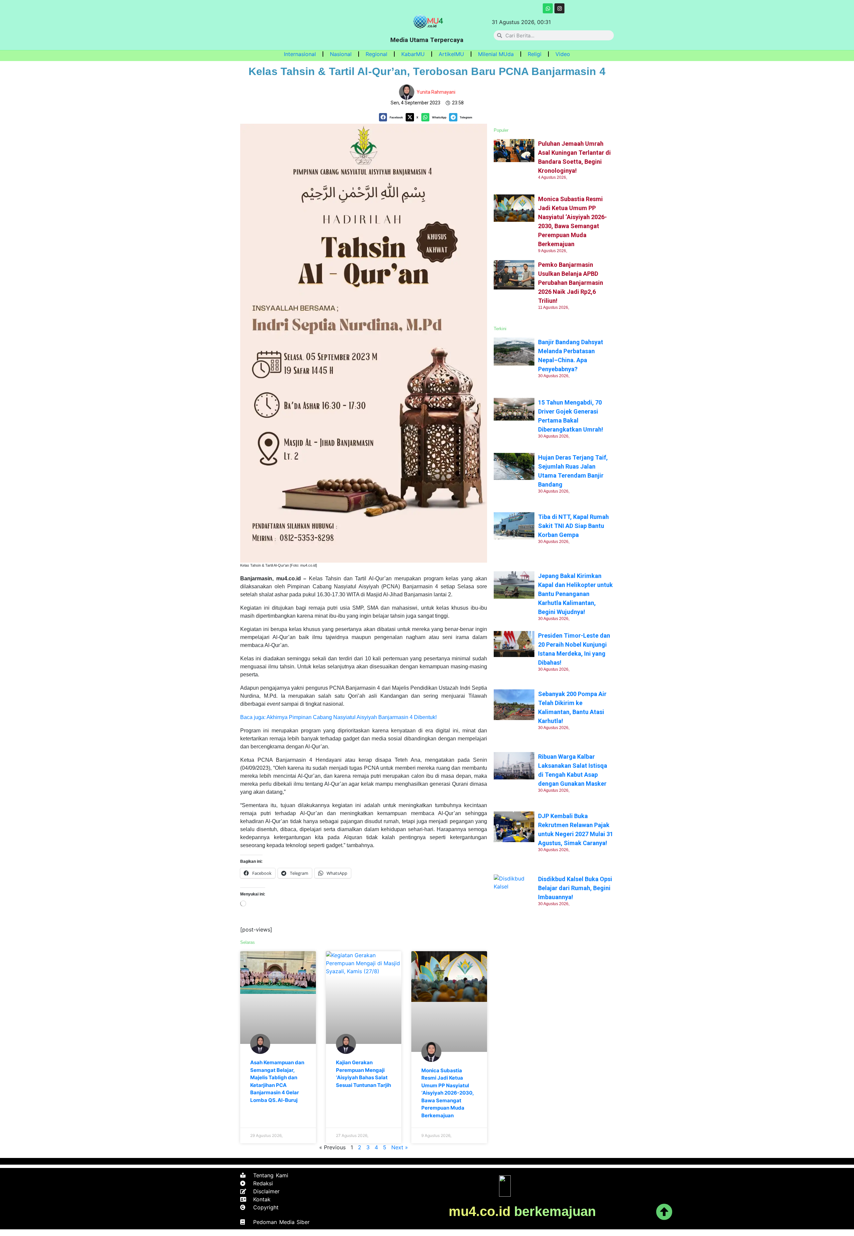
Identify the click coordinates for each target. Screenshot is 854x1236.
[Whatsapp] (548, 8)
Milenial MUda (496, 54)
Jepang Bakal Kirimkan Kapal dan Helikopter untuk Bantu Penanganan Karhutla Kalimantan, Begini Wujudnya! (575, 593)
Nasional (341, 54)
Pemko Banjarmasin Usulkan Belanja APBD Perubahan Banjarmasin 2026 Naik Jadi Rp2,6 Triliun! (570, 282)
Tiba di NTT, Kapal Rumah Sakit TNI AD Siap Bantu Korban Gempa (573, 525)
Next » (399, 1147)
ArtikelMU (451, 54)
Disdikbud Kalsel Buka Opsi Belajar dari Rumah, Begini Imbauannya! (575, 887)
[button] (392, 117)
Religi (534, 54)
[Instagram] (559, 8)
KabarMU (413, 54)
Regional (376, 54)
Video (562, 54)
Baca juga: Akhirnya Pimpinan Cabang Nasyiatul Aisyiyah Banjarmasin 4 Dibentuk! (338, 717)
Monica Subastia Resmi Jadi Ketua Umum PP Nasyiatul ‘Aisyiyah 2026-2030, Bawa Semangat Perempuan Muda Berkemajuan (447, 1093)
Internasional (300, 54)
